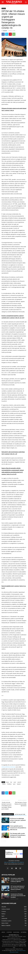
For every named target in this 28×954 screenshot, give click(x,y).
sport (14, 784)
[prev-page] (3, 841)
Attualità (7, 6)
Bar (11, 782)
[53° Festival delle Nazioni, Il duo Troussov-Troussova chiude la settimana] (5, 888)
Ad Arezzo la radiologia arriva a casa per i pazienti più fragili (18, 820)
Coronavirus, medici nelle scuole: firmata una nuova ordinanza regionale (17, 880)
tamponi (19, 784)
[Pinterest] (10, 34)
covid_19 (19, 782)
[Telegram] (16, 868)
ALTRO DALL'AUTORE (20, 814)
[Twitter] (6, 34)
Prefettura (9, 784)
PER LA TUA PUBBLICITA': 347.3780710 (14, 862)
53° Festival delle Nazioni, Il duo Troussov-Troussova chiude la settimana (17, 888)
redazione (5, 30)
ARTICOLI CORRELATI (7, 814)
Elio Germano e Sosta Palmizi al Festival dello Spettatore (20, 804)
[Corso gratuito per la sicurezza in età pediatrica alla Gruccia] (5, 827)
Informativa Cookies (14, 952)
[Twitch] (20, 868)
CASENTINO (9, 932)
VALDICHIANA (16, 932)
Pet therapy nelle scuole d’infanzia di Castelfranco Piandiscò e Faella (17, 835)
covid (15, 782)
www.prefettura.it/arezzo (8, 767)
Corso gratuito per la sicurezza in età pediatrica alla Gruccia (18, 827)
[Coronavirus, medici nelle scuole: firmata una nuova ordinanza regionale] (5, 880)
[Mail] (11, 868)
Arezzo (7, 782)
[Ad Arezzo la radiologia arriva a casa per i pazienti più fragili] (5, 820)
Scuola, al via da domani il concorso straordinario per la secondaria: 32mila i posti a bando (7, 806)
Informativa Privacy (21, 950)
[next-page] (5, 841)
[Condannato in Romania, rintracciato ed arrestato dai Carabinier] (5, 896)
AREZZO (3, 932)
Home (3, 6)
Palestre (4, 784)
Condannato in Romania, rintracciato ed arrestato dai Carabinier (18, 895)
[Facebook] (3, 34)
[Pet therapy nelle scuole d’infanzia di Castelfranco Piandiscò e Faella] (5, 835)
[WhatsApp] (13, 34)
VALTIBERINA (23, 932)
